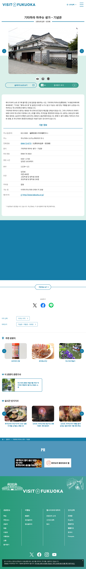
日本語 (70, 516)
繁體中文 (71, 528)
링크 (47, 524)
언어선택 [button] (71, 4)
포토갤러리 (28, 520)
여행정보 (6, 536)
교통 (4, 540)
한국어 (70, 532)
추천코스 (6, 520)
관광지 (8, 439)
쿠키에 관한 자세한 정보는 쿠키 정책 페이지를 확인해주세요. (55, 563)
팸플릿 (27, 516)
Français (71, 536)
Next (82, 51)
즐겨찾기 (6, 544)
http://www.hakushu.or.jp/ (33, 194)
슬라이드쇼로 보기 (20, 85)
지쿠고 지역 (21, 318)
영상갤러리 (28, 524)
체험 (4, 528)
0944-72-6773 (26, 143)
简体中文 (71, 524)
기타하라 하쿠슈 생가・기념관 (21, 439)
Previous (4, 51)
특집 (4, 516)
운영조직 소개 (51, 516)
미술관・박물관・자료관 (25, 324)
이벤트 (5, 532)
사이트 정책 (50, 520)
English (70, 520)
